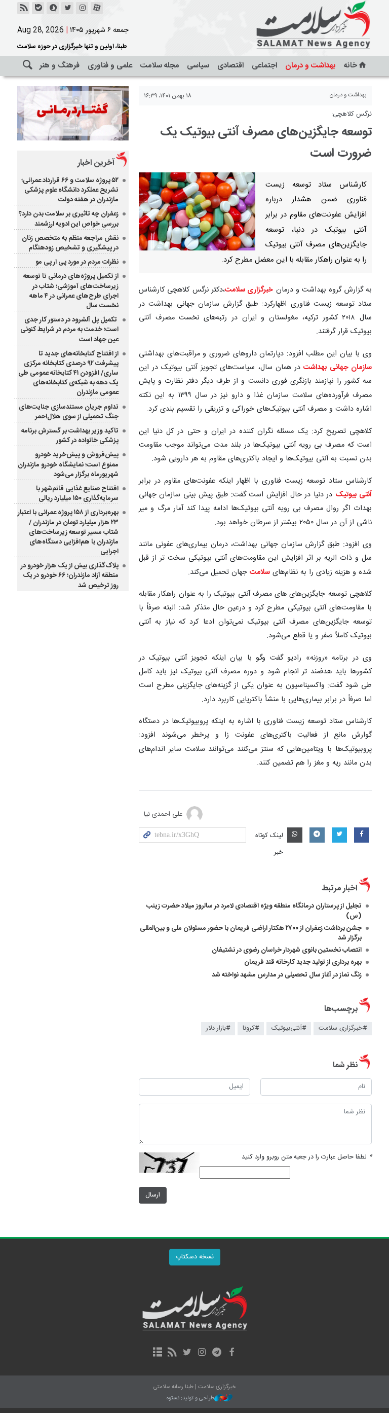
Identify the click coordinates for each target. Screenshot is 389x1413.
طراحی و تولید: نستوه (190, 1398)
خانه (350, 65)
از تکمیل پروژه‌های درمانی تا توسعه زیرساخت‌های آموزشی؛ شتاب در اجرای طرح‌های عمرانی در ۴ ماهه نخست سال (71, 291)
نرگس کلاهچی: (351, 114)
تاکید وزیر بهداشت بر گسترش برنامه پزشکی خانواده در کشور (70, 435)
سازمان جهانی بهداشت (337, 367)
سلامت (260, 572)
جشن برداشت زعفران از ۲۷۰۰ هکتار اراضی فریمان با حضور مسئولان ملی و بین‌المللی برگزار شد (251, 933)
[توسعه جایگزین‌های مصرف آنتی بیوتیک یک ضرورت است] (197, 211)
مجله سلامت (159, 65)
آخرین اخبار (95, 163)
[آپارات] (97, 8)
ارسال (152, 1195)
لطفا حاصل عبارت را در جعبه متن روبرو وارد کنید (307, 1157)
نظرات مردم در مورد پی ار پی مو (77, 262)
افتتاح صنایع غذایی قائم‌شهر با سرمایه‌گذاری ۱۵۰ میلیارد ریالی (77, 493)
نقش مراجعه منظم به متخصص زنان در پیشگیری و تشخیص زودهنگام (70, 243)
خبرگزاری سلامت (249, 290)
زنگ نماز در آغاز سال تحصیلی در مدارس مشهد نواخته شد (287, 975)
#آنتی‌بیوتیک (288, 1028)
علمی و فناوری (110, 65)
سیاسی (198, 65)
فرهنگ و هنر (60, 65)
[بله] (38, 8)
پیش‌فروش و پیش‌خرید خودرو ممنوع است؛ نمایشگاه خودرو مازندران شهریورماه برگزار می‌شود (68, 464)
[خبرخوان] (23, 8)
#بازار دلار (218, 1028)
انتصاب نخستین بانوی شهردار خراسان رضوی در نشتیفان (287, 950)
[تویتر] (67, 8)
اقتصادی (230, 65)
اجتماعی (264, 65)
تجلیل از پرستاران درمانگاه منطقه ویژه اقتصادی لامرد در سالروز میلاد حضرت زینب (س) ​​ (254, 910)
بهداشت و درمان (310, 65)
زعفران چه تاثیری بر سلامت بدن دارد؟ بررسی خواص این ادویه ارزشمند (69, 218)
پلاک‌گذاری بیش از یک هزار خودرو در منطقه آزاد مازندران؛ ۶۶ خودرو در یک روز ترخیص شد (70, 575)
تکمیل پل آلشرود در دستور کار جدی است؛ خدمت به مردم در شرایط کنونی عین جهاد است (69, 329)
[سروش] (53, 8)
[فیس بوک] (231, 1353)
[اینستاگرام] (82, 8)
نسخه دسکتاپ (195, 1257)
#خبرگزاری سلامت (343, 1028)
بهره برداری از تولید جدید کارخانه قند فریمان (303, 962)
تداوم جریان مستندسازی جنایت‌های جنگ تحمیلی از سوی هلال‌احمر (69, 412)
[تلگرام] (216, 1353)
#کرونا (251, 1028)
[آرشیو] (157, 1353)
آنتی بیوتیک (353, 495)
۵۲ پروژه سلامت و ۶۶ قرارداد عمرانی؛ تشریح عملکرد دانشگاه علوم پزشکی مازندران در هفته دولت (70, 190)
